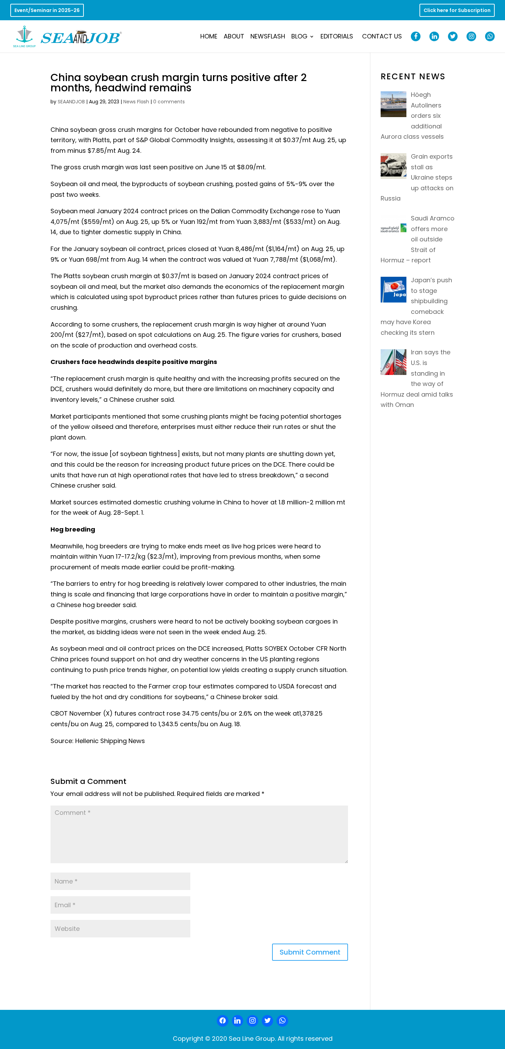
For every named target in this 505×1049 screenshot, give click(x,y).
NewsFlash (267, 37)
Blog (299, 37)
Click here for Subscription (457, 11)
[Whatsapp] (282, 1020)
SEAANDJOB (71, 101)
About (234, 37)
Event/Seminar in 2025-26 (47, 11)
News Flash (136, 101)
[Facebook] (222, 1020)
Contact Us (382, 37)
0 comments (169, 101)
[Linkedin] (237, 1020)
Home (208, 37)
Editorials (337, 37)
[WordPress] (267, 1020)
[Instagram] (252, 1020)
